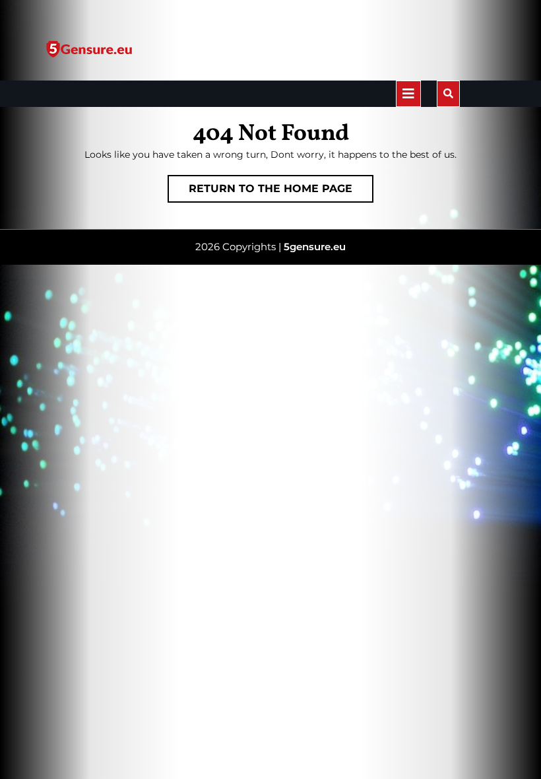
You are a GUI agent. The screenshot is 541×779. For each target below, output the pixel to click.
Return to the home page (281, 192)
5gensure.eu (315, 246)
